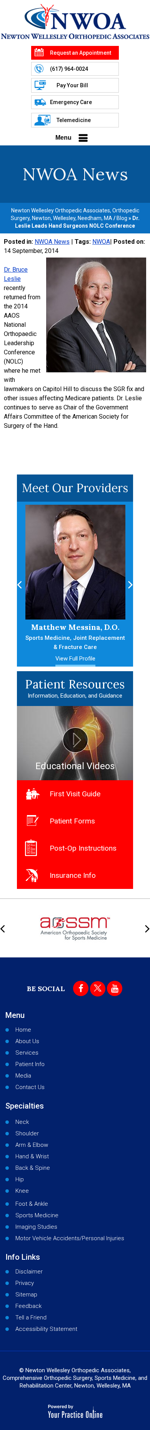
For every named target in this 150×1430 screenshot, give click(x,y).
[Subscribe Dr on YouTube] (114, 988)
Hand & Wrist (32, 1156)
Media (23, 1075)
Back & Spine (32, 1167)
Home (23, 1029)
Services (26, 1052)
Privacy (24, 1283)
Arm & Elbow (31, 1144)
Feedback (28, 1306)
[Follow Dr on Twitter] (97, 988)
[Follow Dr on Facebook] (80, 988)
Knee (22, 1190)
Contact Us (30, 1087)
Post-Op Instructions (83, 848)
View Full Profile (75, 658)
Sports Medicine (36, 1215)
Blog (122, 218)
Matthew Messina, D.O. (75, 636)
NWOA (101, 241)
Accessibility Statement (46, 1329)
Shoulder (27, 1133)
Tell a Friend (31, 1317)
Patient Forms (72, 821)
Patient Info (30, 1064)
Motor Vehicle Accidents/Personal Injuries (69, 1238)
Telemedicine (74, 120)
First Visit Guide (75, 793)
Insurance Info (73, 875)
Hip (19, 1179)
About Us (27, 1041)
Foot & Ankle (31, 1203)
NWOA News (52, 241)
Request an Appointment (80, 53)
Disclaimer (29, 1271)
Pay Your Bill (72, 85)
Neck (22, 1122)
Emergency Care (71, 102)
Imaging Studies (36, 1226)
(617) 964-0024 (69, 69)
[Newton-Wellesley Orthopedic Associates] (75, 21)
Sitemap (26, 1294)
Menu (63, 137)
